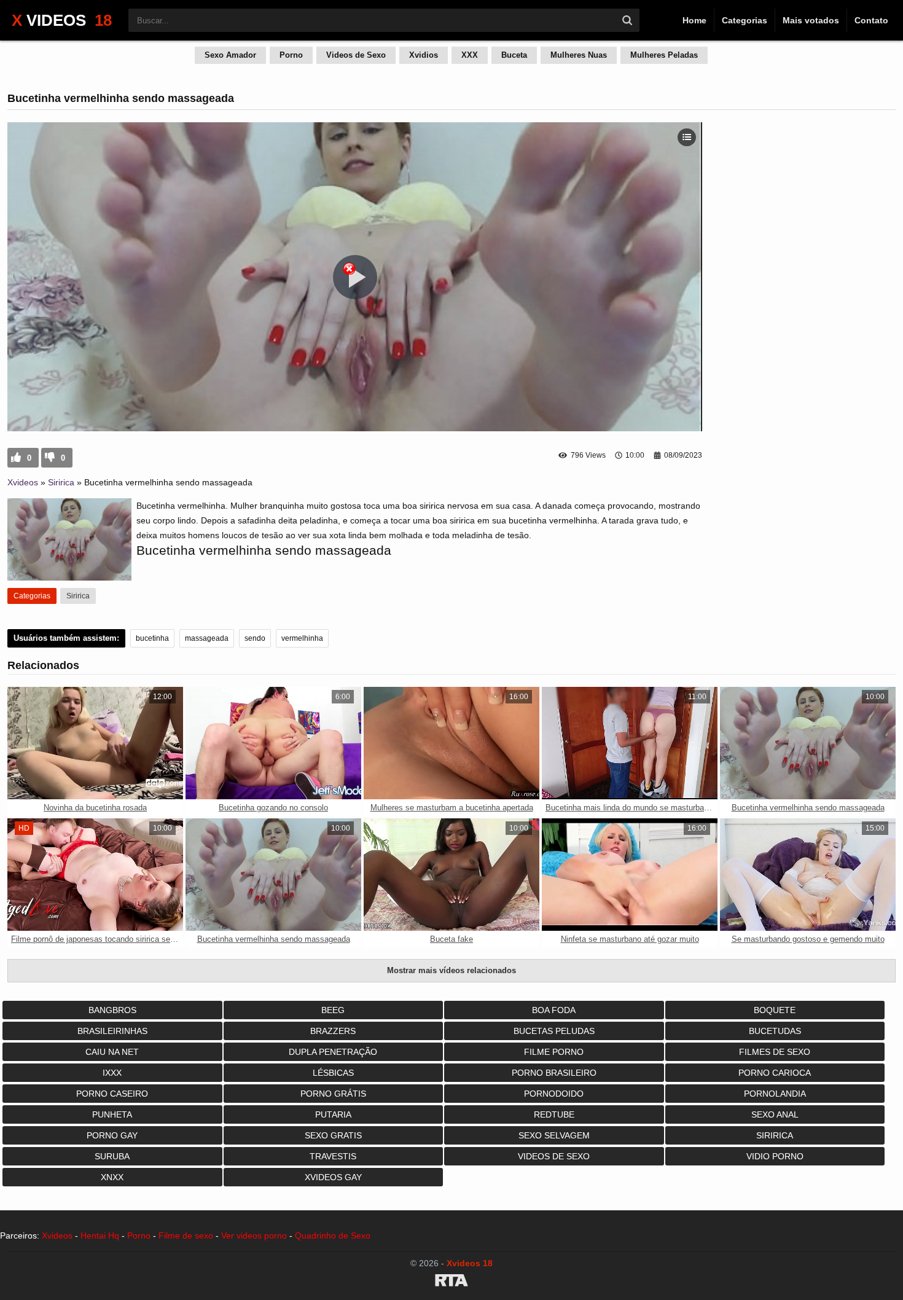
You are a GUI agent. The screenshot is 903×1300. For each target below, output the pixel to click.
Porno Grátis (333, 1093)
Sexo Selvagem (554, 1135)
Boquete (775, 1010)
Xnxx (112, 1177)
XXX (469, 55)
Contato (871, 20)
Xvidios (423, 55)
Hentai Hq (99, 1235)
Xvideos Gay (333, 1177)
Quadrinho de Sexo (332, 1235)
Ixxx (112, 1073)
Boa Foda (554, 1010)
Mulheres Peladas (664, 55)
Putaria (333, 1114)
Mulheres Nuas (578, 55)
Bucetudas (775, 1031)
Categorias (744, 20)
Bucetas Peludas (554, 1031)
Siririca (61, 482)
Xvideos (22, 482)
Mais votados (811, 20)
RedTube (554, 1114)
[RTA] (451, 1282)
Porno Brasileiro (554, 1073)
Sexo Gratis (333, 1135)
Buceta (514, 55)
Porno (291, 55)
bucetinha (152, 638)
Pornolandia (775, 1093)
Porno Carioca (774, 1073)
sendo (254, 638)
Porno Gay (112, 1135)
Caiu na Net (112, 1052)
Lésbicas (333, 1073)
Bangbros (112, 1010)
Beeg (333, 1010)
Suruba (112, 1156)
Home (694, 20)
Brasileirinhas (112, 1031)
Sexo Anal (775, 1114)
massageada (207, 638)
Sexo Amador (230, 55)
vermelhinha (302, 638)
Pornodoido (554, 1093)
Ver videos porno (254, 1235)
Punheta (112, 1114)
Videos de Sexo (356, 55)
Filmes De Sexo (774, 1052)
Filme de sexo (185, 1235)
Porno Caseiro (112, 1093)
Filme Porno (554, 1052)
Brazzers (333, 1031)
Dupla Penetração (333, 1052)
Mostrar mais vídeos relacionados (451, 970)
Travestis (333, 1156)
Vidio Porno (774, 1156)
